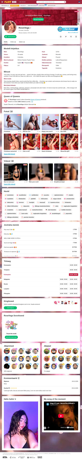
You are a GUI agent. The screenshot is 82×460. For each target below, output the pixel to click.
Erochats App (51, 5)
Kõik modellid (5, 5)
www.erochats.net (20, 453)
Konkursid (41, 5)
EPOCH (46, 453)
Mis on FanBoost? (73, 32)
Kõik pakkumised (32, 5)
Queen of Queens (36, 99)
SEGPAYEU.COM (52, 453)
